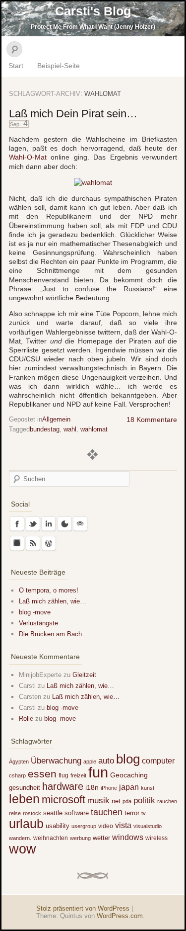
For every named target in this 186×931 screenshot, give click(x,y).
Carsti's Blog (93, 11)
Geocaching (129, 775)
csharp (17, 775)
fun (98, 772)
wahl (69, 429)
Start (15, 66)
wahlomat (94, 429)
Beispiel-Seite (58, 66)
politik (144, 800)
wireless (156, 838)
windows (127, 837)
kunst (147, 788)
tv (143, 813)
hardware (62, 786)
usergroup (83, 826)
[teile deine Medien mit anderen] (93, 182)
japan (129, 786)
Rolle (26, 718)
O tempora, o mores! (48, 590)
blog (128, 759)
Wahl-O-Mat (28, 157)
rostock (32, 813)
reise (15, 813)
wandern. (20, 838)
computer (158, 760)
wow (22, 848)
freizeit (78, 775)
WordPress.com (120, 916)
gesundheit (24, 787)
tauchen (107, 812)
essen (42, 774)
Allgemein (56, 419)
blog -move (35, 612)
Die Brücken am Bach (50, 634)
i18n (92, 787)
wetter (101, 838)
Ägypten (19, 761)
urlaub (26, 824)
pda (127, 801)
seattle (52, 813)
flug (63, 775)
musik (98, 800)
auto (106, 760)
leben (24, 799)
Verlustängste (38, 623)
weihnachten (50, 838)
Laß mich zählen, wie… (52, 601)
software (76, 813)
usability (57, 826)
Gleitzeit (84, 674)
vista (123, 825)
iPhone (109, 788)
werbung (80, 838)
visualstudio (147, 826)
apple (89, 761)
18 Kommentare (151, 419)
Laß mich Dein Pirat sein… (73, 113)
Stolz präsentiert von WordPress (82, 908)
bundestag (45, 429)
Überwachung (56, 760)
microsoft (63, 799)
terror (131, 813)
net (116, 801)
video (105, 826)
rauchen (167, 801)
